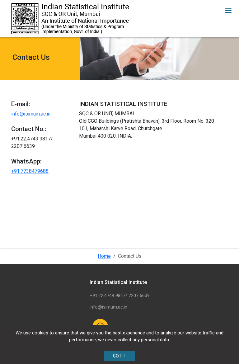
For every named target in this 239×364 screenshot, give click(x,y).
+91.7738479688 (30, 171)
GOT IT (119, 355)
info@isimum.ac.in (30, 114)
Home (104, 256)
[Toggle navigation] (228, 11)
